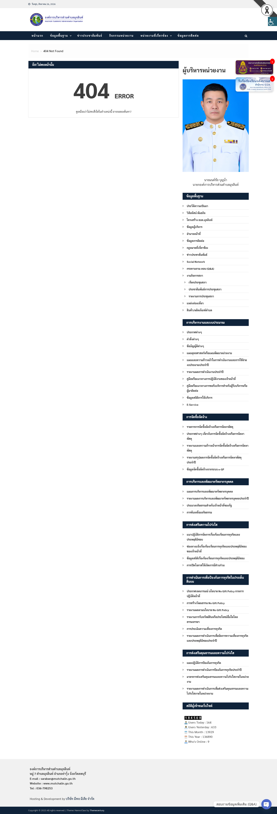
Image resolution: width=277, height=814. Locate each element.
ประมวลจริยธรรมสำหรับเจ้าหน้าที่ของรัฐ (209, 505)
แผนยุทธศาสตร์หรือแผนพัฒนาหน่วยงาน (209, 353)
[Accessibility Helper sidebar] (272, 21)
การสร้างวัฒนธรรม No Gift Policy (206, 603)
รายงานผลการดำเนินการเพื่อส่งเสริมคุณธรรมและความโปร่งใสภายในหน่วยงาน (217, 691)
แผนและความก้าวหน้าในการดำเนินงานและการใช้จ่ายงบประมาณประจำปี (217, 362)
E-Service (192, 404)
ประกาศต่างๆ (194, 332)
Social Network (196, 261)
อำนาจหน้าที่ (194, 233)
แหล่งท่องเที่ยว (195, 303)
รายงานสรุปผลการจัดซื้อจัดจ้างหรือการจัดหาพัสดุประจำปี (214, 460)
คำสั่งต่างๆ (193, 339)
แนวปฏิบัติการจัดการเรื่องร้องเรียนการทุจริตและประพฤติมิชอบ (213, 537)
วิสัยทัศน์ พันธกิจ (196, 213)
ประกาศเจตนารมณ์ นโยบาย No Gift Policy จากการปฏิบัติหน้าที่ (215, 593)
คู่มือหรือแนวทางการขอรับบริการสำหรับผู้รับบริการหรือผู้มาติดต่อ (217, 388)
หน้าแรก (37, 35)
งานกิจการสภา (195, 275)
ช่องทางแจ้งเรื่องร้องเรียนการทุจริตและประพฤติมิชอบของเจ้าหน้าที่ (217, 549)
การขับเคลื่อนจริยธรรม (199, 512)
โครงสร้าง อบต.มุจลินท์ (200, 220)
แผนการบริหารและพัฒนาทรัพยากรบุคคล (210, 491)
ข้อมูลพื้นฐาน (59, 35)
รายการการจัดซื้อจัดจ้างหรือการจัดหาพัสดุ (210, 426)
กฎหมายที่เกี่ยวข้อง (197, 247)
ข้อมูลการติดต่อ (188, 35)
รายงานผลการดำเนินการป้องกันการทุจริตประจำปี (214, 669)
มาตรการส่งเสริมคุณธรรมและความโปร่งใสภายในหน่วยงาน (218, 679)
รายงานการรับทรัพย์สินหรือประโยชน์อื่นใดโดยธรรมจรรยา (212, 619)
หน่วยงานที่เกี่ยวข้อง (154, 35)
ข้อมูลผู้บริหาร (194, 227)
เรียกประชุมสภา (198, 282)
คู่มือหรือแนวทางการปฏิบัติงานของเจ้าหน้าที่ (211, 378)
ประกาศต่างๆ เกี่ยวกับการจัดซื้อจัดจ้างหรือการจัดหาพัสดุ (215, 436)
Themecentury (97, 810)
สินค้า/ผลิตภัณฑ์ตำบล (199, 310)
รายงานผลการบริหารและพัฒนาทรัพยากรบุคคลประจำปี (218, 498)
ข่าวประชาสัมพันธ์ (89, 35)
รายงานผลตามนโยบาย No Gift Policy (208, 610)
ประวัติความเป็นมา (197, 206)
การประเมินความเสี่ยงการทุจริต (204, 628)
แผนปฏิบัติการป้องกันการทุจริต (204, 662)
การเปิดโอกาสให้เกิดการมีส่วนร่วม (206, 565)
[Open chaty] (266, 804)
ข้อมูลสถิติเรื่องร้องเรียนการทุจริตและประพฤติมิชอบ (216, 558)
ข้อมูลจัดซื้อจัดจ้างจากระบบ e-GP (205, 469)
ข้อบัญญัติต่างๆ (195, 346)
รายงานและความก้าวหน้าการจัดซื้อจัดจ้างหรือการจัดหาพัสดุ (217, 448)
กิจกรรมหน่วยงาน (121, 35)
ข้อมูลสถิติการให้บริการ (199, 397)
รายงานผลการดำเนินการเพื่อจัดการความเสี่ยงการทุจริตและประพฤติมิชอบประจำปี (217, 638)
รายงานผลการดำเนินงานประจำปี (205, 372)
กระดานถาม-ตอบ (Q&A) (200, 268)
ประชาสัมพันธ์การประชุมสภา (205, 289)
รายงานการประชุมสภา (201, 296)
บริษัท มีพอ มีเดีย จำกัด (80, 799)
